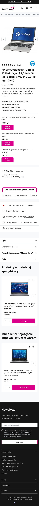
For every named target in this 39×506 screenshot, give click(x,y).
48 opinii (19, 65)
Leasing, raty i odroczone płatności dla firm (21, 222)
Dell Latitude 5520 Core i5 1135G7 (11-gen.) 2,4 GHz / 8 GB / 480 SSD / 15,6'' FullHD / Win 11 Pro (19, 306)
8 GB (17, 104)
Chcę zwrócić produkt (10, 467)
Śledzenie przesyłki (9, 460)
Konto (4, 480)
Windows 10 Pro (21, 110)
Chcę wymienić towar (10, 470)
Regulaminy (6, 485)
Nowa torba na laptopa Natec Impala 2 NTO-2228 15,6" (18, 118)
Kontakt (4, 473)
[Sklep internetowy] (20, 502)
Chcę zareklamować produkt (12, 463)
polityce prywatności (16, 436)
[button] (4, 39)
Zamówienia (6, 452)
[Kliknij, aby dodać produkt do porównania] (29, 280)
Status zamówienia (9, 457)
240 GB (17, 107)
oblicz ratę (29, 217)
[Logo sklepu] (8, 7)
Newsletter (9, 409)
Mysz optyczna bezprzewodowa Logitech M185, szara (18, 135)
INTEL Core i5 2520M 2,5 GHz (19, 101)
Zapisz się (19, 442)
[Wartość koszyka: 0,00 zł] (31, 8)
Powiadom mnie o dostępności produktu (19, 190)
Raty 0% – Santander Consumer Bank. (19, 2)
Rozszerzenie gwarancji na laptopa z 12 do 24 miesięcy (17, 151)
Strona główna (9, 14)
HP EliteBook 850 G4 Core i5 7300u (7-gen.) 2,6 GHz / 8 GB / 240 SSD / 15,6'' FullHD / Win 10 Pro (18, 372)
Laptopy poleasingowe (23, 14)
